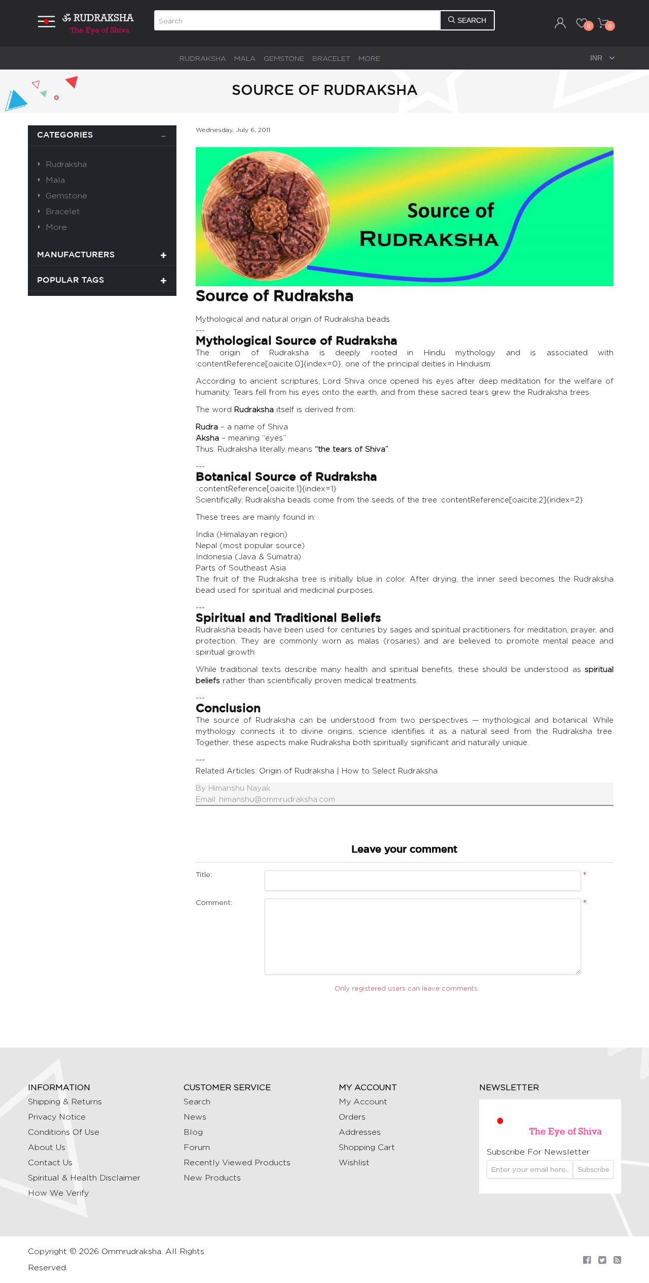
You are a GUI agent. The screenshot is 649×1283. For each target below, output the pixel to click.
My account (363, 1101)
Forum (197, 1147)
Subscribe (593, 1169)
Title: (204, 874)
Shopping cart (367, 1147)
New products (212, 1177)
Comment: (214, 902)
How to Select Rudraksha (390, 770)
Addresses (360, 1132)
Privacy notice (57, 1116)
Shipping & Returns (65, 1101)
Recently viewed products (237, 1162)
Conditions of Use (63, 1132)
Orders (352, 1116)
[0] (581, 22)
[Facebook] (587, 1260)
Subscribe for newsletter (538, 1151)
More (369, 58)
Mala (245, 58)
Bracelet (331, 58)
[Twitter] (602, 1260)
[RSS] (617, 1260)
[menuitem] (202, 58)
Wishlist (354, 1162)
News (195, 1116)
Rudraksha (202, 58)
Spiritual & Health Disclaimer (84, 1177)
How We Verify (58, 1193)
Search (197, 1101)
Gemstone (284, 58)
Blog (193, 1132)
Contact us (50, 1162)
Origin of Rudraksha (296, 770)
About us (46, 1147)
